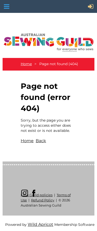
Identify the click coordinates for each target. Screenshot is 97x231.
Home (26, 64)
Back (41, 140)
